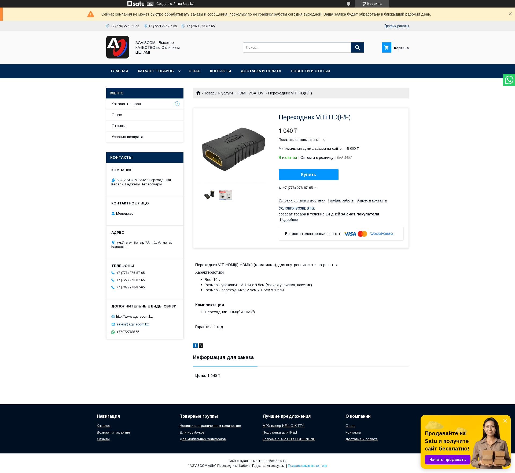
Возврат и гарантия (113, 432)
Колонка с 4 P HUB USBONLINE (289, 439)
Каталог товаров (156, 71)
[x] (201, 346)
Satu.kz (280, 461)
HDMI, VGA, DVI (250, 93)
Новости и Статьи (310, 71)
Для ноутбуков (192, 432)
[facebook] (195, 346)
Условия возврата (127, 137)
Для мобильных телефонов (203, 439)
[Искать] (357, 47)
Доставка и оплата (261, 71)
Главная (119, 71)
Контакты (220, 71)
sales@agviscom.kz (132, 324)
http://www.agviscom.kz (134, 316)
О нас (194, 71)
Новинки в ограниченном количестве (210, 426)
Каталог (103, 426)
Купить (308, 174)
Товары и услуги (218, 93)
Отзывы (119, 126)
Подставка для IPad (280, 432)
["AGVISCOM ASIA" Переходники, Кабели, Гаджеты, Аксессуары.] (117, 57)
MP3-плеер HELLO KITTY (283, 426)
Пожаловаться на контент (307, 466)
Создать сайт (166, 4)
